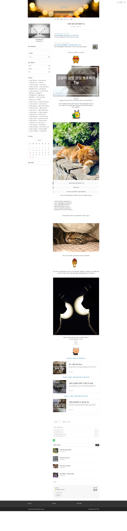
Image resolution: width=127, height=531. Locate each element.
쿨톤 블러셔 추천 (33, 88)
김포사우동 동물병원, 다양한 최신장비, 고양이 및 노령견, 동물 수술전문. (70, 46)
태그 (68, 19)
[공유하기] (58, 422)
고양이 (57, 19)
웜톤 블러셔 (39, 93)
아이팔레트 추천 (33, 95)
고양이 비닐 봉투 (43, 112)
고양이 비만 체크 (33, 80)
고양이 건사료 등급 (41, 97)
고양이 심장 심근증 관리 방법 (58, 429)
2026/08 (39, 140)
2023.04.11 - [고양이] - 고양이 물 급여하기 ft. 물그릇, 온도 (76, 396)
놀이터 (57, 488)
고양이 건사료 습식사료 (44, 101)
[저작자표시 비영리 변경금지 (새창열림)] (68, 421)
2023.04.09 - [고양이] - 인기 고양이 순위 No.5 (76, 358)
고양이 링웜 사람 (42, 80)
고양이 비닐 (32, 122)
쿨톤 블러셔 (32, 97)
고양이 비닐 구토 (34, 108)
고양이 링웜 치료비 (34, 116)
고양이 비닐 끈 (33, 112)
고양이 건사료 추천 (44, 116)
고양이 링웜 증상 (33, 106)
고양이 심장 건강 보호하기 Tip (76, 24)
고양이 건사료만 (33, 118)
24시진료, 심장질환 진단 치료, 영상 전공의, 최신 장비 (66, 37)
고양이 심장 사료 (43, 104)
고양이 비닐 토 (44, 91)
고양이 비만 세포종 (34, 126)
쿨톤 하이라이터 (43, 108)
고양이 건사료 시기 (42, 122)
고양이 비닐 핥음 (33, 129)
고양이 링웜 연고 (42, 124)
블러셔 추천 (32, 99)
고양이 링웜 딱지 (33, 114)
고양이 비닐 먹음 (34, 84)
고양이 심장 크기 (33, 110)
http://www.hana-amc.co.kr (60, 42)
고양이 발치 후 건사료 (43, 118)
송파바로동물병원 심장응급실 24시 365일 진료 (66, 35)
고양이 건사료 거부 (34, 104)
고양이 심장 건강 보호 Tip (58, 431)
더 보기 (97, 444)
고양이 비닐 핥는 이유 (34, 91)
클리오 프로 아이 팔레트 (44, 106)
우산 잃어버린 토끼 (59, 492)
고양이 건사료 (43, 84)
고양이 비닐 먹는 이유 (44, 126)
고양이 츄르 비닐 (33, 82)
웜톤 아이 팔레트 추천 (43, 110)
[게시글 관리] (59, 422)
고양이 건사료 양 (33, 120)
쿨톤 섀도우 (32, 93)
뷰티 (65, 19)
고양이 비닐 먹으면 (43, 120)
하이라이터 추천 (42, 114)
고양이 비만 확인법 (34, 131)
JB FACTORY (96, 509)
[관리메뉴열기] (125, 2)
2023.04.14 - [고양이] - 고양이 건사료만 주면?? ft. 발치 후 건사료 (76, 377)
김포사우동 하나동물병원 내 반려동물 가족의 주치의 (67, 45)
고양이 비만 (41, 82)
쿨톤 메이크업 (41, 95)
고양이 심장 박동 (33, 124)
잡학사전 (61, 19)
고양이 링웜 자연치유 (44, 86)
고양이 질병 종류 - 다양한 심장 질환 (59, 434)
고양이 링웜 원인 (42, 88)
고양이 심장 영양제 (43, 129)
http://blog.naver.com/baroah (60, 33)
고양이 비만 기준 (33, 101)
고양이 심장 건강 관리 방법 (58, 432)
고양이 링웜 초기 (43, 131)
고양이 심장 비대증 (34, 86)
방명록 (71, 19)
